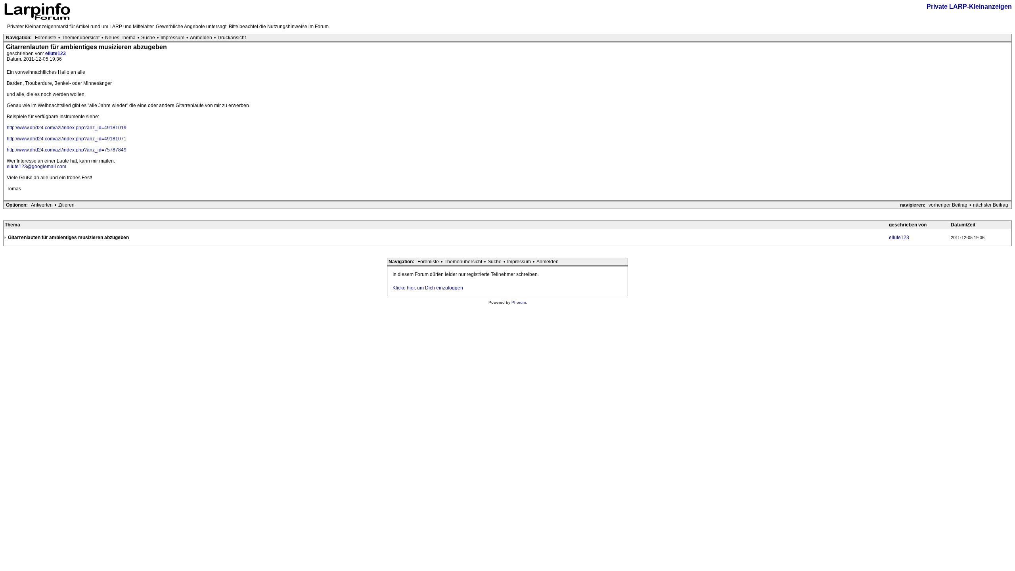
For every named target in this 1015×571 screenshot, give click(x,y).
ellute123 (55, 53)
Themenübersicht (81, 37)
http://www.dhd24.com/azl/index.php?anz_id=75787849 (66, 150)
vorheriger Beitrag (948, 205)
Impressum (172, 37)
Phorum (518, 302)
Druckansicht (232, 37)
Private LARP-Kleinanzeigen (969, 6)
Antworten (42, 205)
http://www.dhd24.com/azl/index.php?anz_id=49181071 (66, 139)
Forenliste (45, 37)
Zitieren (66, 205)
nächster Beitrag (990, 205)
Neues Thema (120, 37)
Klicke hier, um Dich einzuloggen (428, 288)
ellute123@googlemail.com (36, 166)
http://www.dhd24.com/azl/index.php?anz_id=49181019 (66, 127)
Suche (148, 37)
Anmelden (201, 37)
